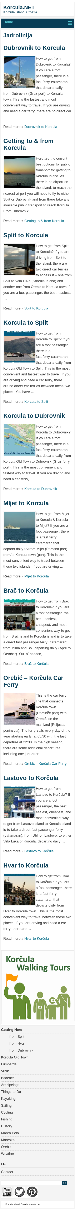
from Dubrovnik (21, 1050)
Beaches (8, 1078)
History (6, 1126)
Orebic (6, 1147)
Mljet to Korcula (26, 503)
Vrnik (5, 1071)
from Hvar (17, 1044)
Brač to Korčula (25, 590)
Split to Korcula (25, 235)
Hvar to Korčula (25, 865)
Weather (7, 1154)
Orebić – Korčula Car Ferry (33, 681)
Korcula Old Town (14, 1057)
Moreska (8, 1140)
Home (8, 22)
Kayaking (8, 1099)
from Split (16, 1037)
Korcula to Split (25, 322)
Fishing (6, 1119)
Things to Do (11, 1092)
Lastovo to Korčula (30, 778)
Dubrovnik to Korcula (34, 47)
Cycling (7, 1112)
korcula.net (34, 1204)
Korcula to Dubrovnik (34, 415)
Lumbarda (8, 1064)
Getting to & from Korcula (28, 144)
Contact (7, 1172)
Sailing (6, 1105)
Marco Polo (10, 1133)
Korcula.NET (19, 7)
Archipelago (10, 1085)
